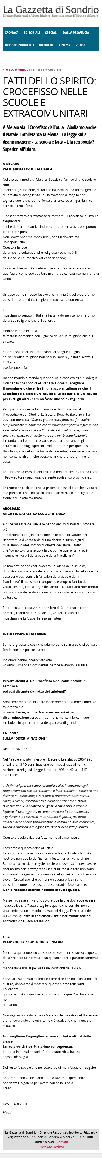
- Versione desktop (51, 1147)
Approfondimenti (19, 45)
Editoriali (32, 32)
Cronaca (11, 32)
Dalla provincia (76, 32)
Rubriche (46, 45)
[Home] (51, 16)
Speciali (51, 32)
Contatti (62, 1142)
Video (80, 45)
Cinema (64, 45)
